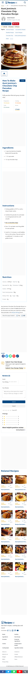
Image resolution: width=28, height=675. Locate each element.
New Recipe (17, 637)
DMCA (3, 659)
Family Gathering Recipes (20, 35)
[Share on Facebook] (3, 356)
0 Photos (17, 26)
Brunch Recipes (18, 32)
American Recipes (10, 29)
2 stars (11, 381)
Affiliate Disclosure (18, 656)
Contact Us (16, 651)
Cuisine (4, 643)
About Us (4, 651)
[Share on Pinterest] (15, 23)
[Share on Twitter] (6, 356)
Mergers (4, 656)
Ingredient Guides (18, 648)
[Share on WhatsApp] (10, 356)
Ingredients (5, 637)
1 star (9, 381)
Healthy (16, 634)
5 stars (16, 381)
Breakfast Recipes (10, 32)
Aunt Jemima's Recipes (20, 29)
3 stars (13, 381)
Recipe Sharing (15, 312)
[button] (25, 671)
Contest (16, 654)
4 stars (14, 381)
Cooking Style (5, 648)
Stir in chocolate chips (11, 222)
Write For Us (5, 654)
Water (7, 38)
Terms (15, 659)
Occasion (4, 639)
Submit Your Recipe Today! (14, 368)
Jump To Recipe (6, 23)
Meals (3, 634)
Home (2, 5)
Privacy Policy (5, 661)
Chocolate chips (9, 35)
